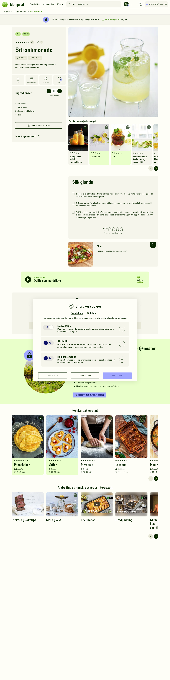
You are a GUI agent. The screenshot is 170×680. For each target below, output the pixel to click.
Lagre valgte (85, 375)
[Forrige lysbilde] (150, 168)
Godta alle (117, 375)
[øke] (59, 91)
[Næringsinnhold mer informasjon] (39, 136)
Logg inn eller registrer (110, 19)
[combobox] (94, 4)
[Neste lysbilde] (156, 168)
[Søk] (69, 4)
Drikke (26, 34)
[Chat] (126, 4)
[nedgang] (49, 91)
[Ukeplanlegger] (133, 4)
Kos (18, 34)
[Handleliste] (141, 4)
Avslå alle (53, 375)
